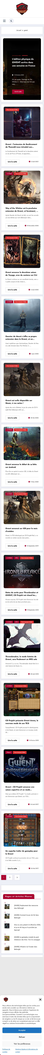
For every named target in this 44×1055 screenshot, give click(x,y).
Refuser (22, 1037)
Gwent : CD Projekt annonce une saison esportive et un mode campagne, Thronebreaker (20, 789)
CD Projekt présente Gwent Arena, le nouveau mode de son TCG (22, 722)
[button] (40, 999)
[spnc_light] (11, 20)
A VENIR (9, 174)
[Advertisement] (22, 979)
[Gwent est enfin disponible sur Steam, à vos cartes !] (22, 379)
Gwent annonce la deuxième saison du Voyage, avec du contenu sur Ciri (21, 273)
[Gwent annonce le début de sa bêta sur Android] (22, 443)
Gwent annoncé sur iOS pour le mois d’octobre (21, 530)
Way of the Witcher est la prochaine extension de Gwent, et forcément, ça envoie (22, 210)
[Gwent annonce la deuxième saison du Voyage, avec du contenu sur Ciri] (22, 251)
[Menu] (4, 21)
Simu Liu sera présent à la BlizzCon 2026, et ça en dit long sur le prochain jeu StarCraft (27, 927)
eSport (9, 752)
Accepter (22, 1030)
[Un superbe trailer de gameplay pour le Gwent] (22, 830)
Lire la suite (18, 92)
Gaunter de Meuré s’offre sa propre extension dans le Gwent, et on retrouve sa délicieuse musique (21, 338)
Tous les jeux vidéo (16, 55)
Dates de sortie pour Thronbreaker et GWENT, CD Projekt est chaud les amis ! (22, 594)
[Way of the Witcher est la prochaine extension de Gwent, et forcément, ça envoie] (22, 187)
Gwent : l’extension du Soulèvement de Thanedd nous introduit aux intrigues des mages (21, 146)
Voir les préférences (22, 1043)
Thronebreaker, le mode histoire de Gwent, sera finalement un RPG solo (21, 658)
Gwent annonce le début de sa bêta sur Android (21, 466)
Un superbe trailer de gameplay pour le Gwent (22, 852)
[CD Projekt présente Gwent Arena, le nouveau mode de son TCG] (22, 699)
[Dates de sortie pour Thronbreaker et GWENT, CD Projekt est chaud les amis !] (22, 571)
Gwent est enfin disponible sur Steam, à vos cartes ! (19, 402)
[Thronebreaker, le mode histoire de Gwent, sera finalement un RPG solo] (22, 635)
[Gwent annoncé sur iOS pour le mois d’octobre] (22, 507)
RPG (16, 558)
